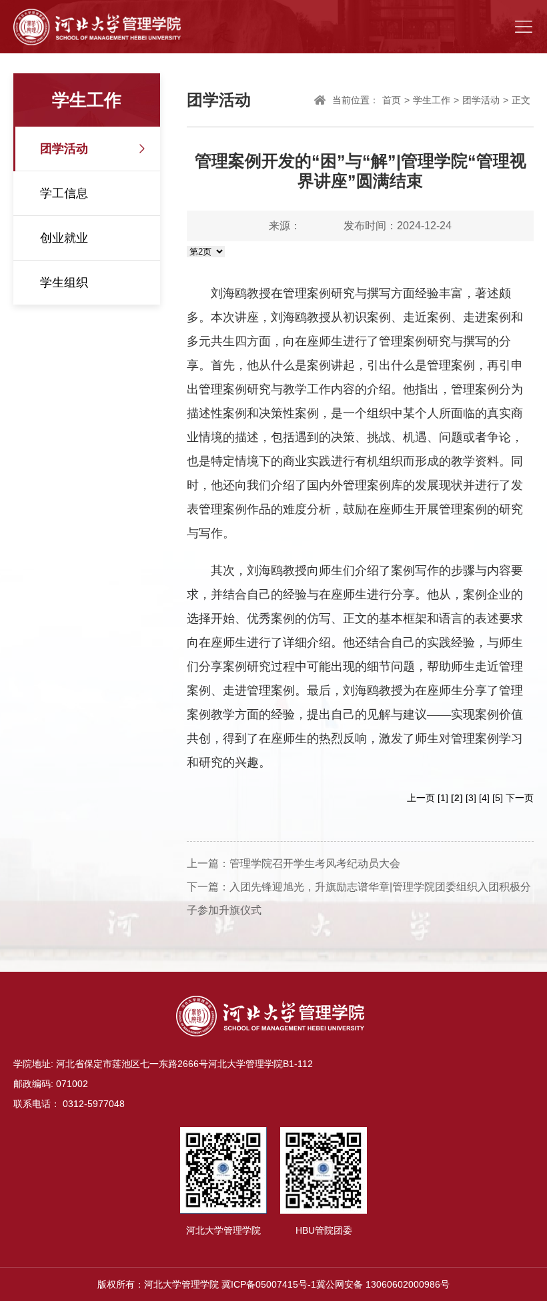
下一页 (520, 797)
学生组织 (64, 282)
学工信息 (64, 193)
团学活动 (64, 148)
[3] (471, 797)
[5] (497, 797)
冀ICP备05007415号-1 (268, 1284)
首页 (391, 100)
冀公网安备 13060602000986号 (383, 1284)
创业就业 (64, 238)
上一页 (421, 797)
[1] (443, 797)
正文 (521, 100)
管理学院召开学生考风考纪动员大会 (314, 863)
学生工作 (431, 100)
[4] (484, 797)
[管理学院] (97, 26)
